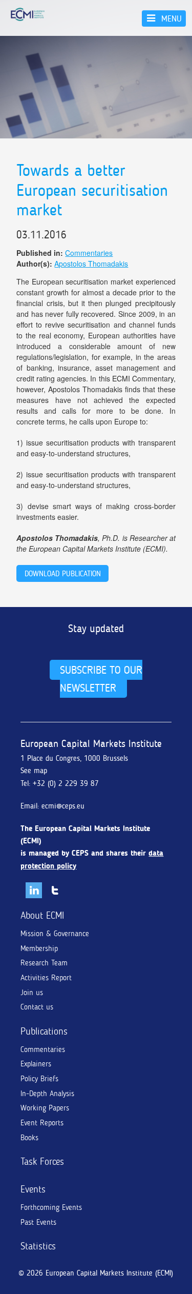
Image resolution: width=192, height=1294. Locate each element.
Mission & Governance (54, 933)
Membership (39, 948)
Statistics (38, 1246)
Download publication (63, 573)
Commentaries (89, 253)
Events (33, 1189)
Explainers (35, 1063)
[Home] (27, 14)
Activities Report (46, 977)
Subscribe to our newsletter (101, 678)
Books (29, 1137)
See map (33, 770)
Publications (44, 1031)
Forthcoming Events (51, 1207)
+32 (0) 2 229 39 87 (66, 783)
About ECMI (42, 915)
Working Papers (44, 1108)
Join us (31, 992)
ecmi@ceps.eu (62, 806)
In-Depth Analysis (47, 1093)
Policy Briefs (39, 1078)
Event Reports (41, 1122)
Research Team (44, 962)
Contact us (36, 1007)
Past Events (38, 1222)
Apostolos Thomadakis (91, 263)
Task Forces (42, 1161)
